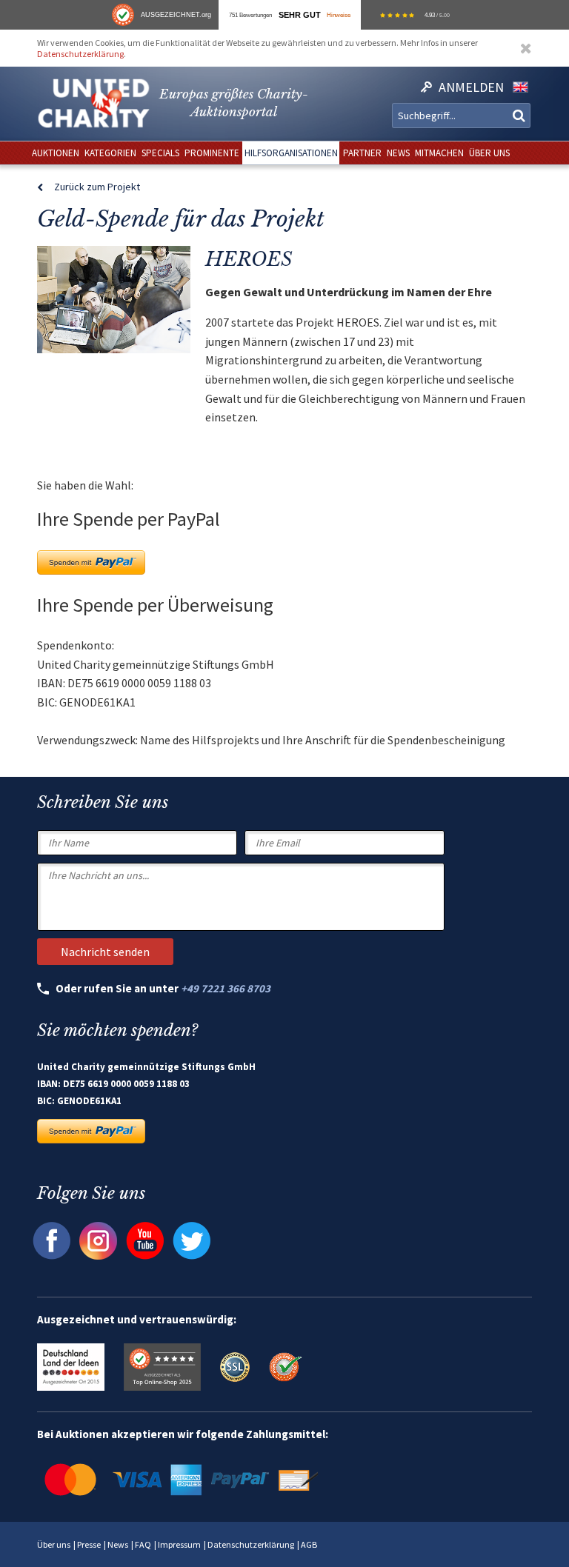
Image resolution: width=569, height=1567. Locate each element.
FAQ (143, 1544)
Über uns (53, 1544)
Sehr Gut (300, 14)
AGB (309, 1544)
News (117, 1544)
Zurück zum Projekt (97, 186)
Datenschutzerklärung (80, 53)
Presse (89, 1544)
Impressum (179, 1544)
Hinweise (338, 15)
